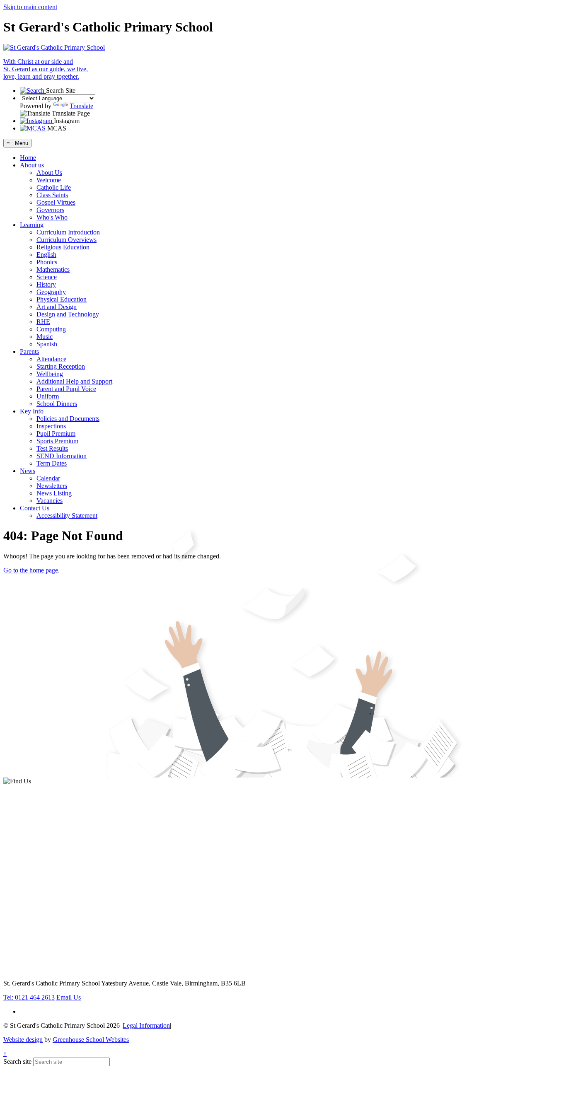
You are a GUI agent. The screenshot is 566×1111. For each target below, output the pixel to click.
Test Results (52, 448)
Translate (81, 105)
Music (44, 336)
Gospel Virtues (55, 202)
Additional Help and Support (74, 381)
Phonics (46, 262)
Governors (50, 209)
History (46, 284)
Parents (29, 351)
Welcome (48, 180)
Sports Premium (57, 440)
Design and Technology (67, 314)
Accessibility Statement (66, 515)
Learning (32, 224)
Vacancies (49, 500)
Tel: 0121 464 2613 (29, 997)
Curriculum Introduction (68, 232)
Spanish (46, 344)
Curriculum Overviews (66, 239)
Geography (51, 291)
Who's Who (52, 217)
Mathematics (53, 269)
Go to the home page (30, 570)
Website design (23, 1039)
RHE (43, 321)
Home (28, 157)
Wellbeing (49, 373)
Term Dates (51, 463)
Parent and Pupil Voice (66, 388)
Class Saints (52, 194)
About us (32, 165)
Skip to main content (30, 6)
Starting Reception (60, 366)
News (27, 470)
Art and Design (56, 306)
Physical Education (61, 299)
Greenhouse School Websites (91, 1039)
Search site (17, 1061)
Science (46, 276)
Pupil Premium (55, 433)
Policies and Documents (67, 418)
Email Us (68, 997)
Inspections (51, 426)
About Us (49, 172)
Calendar (48, 478)
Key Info (32, 411)
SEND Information (61, 455)
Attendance (51, 358)
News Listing (54, 493)
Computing (51, 329)
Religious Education (62, 247)
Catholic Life (53, 187)
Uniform (47, 396)
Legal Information (146, 1025)
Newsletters (51, 485)
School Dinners (56, 403)
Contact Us (34, 508)
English (46, 254)
